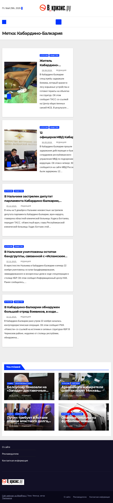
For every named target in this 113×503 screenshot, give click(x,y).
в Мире (10, 383)
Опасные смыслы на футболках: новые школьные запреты (78, 421)
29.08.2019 (47, 70)
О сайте (6, 447)
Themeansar (7, 498)
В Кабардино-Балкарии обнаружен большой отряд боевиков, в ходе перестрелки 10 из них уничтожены (32, 311)
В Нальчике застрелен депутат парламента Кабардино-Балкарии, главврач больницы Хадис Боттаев (31, 201)
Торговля (76, 383)
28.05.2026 (13, 395)
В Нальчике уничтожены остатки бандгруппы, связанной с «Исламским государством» (34, 256)
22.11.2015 (11, 261)
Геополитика (20, 414)
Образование (77, 414)
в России (44, 55)
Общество (54, 55)
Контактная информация (15, 460)
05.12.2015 (11, 206)
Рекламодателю (10, 454)
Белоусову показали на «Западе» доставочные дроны (26, 390)
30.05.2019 (47, 142)
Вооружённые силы (23, 383)
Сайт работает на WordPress (14, 496)
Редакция (61, 70)
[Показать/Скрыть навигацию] (58, 22)
